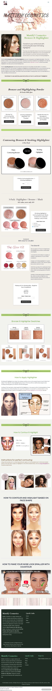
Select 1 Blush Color (26, 296)
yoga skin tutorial (34, 62)
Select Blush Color (41, 221)
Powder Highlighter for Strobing (34, 390)
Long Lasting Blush (43, 463)
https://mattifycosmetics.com (44, 658)
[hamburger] (48, 2)
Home (27, 616)
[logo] (5, 3)
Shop (27, 618)
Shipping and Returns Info (6, 690)
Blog (27, 620)
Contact (27, 622)
